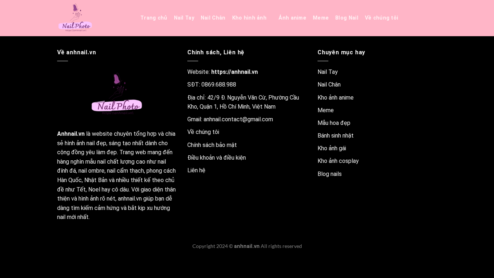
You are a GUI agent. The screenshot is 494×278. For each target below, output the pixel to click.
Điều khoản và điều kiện (216, 157)
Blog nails (330, 173)
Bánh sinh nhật (336, 135)
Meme (321, 18)
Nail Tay (184, 18)
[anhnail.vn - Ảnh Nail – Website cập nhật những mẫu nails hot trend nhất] (93, 18)
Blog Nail (346, 18)
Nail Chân (213, 18)
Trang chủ (153, 18)
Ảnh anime (292, 18)
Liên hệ (196, 170)
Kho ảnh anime (336, 97)
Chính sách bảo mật (212, 145)
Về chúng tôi (381, 18)
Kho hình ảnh (249, 18)
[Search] (413, 18)
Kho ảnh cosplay (338, 160)
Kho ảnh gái (332, 148)
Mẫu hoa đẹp (334, 122)
